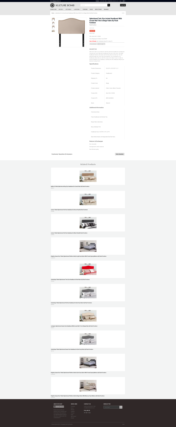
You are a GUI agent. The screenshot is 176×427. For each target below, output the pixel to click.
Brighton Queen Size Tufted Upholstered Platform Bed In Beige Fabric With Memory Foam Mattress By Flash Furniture (77, 395)
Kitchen (68, 9)
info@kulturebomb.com (113, 1)
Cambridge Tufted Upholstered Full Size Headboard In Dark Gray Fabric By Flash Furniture (71, 302)
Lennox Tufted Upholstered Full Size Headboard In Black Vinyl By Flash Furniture (69, 233)
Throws (85, 9)
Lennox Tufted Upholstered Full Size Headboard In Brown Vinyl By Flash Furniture (69, 209)
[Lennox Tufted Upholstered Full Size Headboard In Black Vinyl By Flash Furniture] (88, 231)
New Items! (98, 9)
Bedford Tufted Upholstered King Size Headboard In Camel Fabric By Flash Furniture (70, 186)
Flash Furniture (92, 24)
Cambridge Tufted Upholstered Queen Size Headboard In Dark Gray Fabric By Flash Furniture (72, 349)
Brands (106, 9)
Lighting (76, 9)
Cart (122, 5)
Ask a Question (119, 154)
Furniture (53, 9)
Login (120, 1)
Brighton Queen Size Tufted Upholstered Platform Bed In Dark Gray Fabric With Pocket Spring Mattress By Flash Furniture (78, 372)
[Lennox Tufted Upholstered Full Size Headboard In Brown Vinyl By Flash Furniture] (88, 207)
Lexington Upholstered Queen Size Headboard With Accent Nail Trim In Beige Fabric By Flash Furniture (74, 326)
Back (123, 13)
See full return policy (94, 149)
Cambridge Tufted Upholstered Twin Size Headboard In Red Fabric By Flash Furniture (70, 279)
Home (53, 13)
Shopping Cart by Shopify (67, 424)
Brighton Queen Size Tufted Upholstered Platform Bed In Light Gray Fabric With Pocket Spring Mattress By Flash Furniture (78, 256)
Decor (61, 9)
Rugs (91, 9)
